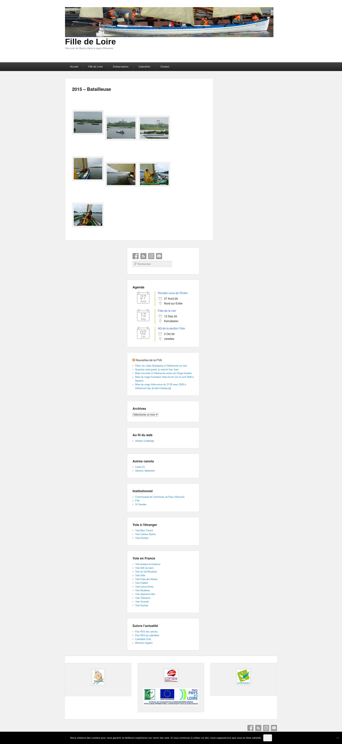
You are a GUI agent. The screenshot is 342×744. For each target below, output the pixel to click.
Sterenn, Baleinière (145, 470)
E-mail (159, 256)
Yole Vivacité (142, 601)
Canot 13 (139, 467)
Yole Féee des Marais (146, 579)
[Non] (337, 738)
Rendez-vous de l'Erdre (173, 293)
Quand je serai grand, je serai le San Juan (156, 369)
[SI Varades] (243, 677)
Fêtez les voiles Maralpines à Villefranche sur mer (161, 365)
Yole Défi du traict (144, 568)
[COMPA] (170, 676)
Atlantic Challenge (144, 441)
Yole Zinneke (142, 538)
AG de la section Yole (171, 328)
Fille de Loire (90, 41)
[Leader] (170, 704)
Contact (164, 66)
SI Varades (141, 504)
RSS (143, 256)
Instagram (151, 256)
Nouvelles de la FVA (149, 360)
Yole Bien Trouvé (144, 530)
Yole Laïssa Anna (144, 586)
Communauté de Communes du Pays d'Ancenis (160, 497)
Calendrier (144, 66)
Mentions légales (144, 643)
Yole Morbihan (142, 590)
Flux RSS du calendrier (147, 635)
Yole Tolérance (142, 598)
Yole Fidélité (141, 583)
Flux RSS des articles (146, 631)
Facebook (136, 256)
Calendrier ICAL (143, 639)
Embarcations (120, 66)
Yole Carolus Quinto (145, 534)
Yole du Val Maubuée (146, 571)
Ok (267, 738)
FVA (137, 500)
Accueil (74, 66)
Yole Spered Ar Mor (145, 594)
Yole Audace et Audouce (147, 564)
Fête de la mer (167, 311)
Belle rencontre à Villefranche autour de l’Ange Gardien (163, 373)
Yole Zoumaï (141, 605)
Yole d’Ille (140, 575)
